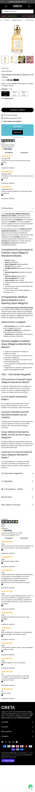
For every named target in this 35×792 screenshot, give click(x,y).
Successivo (24, 153)
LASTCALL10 (17, 132)
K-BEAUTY (24, 16)
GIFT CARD (31, 16)
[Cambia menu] (6, 6)
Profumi (7, 20)
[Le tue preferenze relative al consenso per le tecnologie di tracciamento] (32, 789)
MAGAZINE (4, 16)
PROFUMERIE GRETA (12, 753)
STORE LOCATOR (12, 16)
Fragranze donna (17, 20)
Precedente (9, 153)
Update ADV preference (8, 757)
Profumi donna (29, 20)
